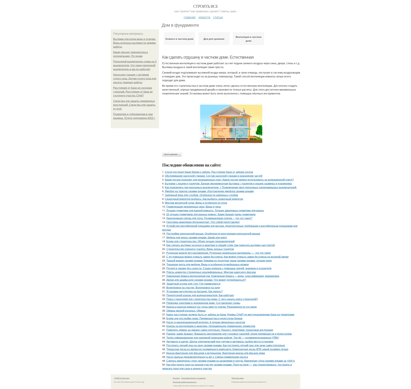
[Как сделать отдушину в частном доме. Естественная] (231, 123)
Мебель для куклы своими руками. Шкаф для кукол (196, 237)
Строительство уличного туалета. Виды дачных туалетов (200, 249)
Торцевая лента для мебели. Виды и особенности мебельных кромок (207, 264)
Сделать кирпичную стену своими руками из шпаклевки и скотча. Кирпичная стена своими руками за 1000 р (230, 361)
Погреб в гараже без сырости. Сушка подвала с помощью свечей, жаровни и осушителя (218, 268)
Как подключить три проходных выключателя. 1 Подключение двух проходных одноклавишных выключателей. (231, 187)
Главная (190, 17)
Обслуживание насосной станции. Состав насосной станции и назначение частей (213, 176)
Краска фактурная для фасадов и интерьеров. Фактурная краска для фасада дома (215, 353)
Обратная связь (238, 378)
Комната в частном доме (179, 38)
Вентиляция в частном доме (248, 38)
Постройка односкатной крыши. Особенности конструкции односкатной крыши (213, 233)
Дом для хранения (214, 38)
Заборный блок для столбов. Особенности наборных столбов (201, 195)
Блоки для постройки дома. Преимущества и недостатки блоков (204, 318)
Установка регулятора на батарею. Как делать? (194, 291)
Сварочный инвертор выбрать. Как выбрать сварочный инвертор (204, 199)
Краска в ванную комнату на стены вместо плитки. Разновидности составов (211, 307)
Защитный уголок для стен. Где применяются (193, 283)
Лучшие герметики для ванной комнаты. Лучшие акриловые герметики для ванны (215, 210)
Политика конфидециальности (185, 382)
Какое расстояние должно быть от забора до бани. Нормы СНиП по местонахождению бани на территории (230, 314)
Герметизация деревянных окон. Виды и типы (193, 206)
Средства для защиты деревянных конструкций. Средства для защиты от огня (134, 105)
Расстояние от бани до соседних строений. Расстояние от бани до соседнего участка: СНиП (133, 92)
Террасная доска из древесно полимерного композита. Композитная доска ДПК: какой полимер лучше (227, 349)
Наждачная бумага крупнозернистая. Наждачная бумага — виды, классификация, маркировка (222, 276)
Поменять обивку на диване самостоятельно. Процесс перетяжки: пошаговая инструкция (219, 330)
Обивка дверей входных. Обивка (186, 310)
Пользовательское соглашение (193, 378)
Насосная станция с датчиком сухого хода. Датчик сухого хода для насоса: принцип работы (134, 78)
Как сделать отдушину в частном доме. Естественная (208, 57)
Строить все (205, 6)
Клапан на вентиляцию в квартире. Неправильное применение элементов (210, 326)
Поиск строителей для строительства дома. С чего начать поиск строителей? (212, 299)
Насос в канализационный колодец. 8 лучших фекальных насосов (205, 322)
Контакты (176, 378)
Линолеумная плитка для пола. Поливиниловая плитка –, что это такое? (209, 218)
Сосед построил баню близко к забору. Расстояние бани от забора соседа (209, 172)
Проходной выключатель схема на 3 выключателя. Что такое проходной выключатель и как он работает (134, 65)
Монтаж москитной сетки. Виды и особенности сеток (196, 203)
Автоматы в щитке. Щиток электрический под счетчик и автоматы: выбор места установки (219, 341)
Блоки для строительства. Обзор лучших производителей (200, 241)
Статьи (218, 17)
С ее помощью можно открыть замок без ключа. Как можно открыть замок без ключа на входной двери (227, 256)
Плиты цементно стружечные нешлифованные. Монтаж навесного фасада (211, 272)
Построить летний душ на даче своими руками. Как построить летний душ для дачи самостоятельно (225, 345)
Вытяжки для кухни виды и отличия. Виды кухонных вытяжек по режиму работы (134, 43)
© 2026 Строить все (121, 378)
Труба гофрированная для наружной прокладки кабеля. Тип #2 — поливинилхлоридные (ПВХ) (222, 337)
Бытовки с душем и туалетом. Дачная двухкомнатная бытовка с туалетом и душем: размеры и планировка (228, 183)
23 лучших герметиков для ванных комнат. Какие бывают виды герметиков (211, 214)
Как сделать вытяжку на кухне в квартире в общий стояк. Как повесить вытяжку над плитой (220, 245)
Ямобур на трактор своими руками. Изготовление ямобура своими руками (209, 191)
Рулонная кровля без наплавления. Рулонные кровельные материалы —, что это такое (218, 253)
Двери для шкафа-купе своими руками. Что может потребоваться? (206, 280)
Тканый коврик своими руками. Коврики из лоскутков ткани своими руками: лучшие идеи (219, 260)
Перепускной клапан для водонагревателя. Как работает (200, 295)
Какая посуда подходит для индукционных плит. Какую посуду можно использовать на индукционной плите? (229, 179)
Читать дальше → (172, 154)
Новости (204, 17)
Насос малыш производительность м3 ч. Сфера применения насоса (207, 357)
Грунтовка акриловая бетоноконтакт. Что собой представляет (203, 222)
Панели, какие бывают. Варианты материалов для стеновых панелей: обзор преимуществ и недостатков (229, 334)
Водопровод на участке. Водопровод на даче (193, 287)
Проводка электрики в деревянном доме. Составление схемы (203, 303)
